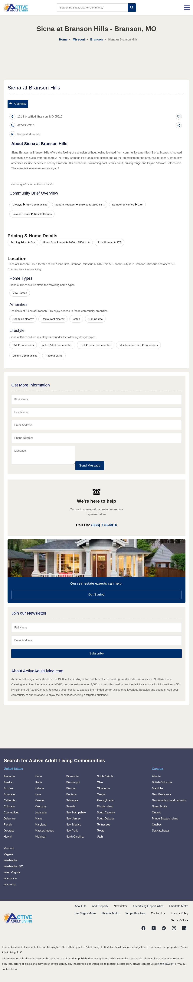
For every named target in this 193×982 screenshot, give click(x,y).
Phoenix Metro (110, 913)
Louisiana (41, 812)
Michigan (40, 836)
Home (63, 39)
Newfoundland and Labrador (169, 800)
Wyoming (9, 884)
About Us (80, 906)
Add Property (100, 906)
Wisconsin (10, 878)
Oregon (101, 794)
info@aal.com (165, 963)
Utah (100, 836)
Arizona (8, 788)
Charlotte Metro (178, 906)
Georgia (9, 830)
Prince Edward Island (165, 818)
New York (72, 830)
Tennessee (103, 824)
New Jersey (73, 818)
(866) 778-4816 (104, 525)
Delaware (9, 818)
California (9, 800)
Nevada (70, 806)
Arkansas (10, 794)
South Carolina (106, 812)
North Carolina (74, 836)
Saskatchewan (161, 830)
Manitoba (157, 788)
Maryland (40, 824)
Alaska (8, 782)
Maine (38, 818)
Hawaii (8, 836)
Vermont (9, 848)
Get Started (96, 594)
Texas (100, 830)
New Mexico (73, 824)
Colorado (9, 806)
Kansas (39, 800)
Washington (11, 860)
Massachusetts (44, 830)
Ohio (100, 782)
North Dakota (105, 776)
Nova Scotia (159, 806)
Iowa (38, 794)
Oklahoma (103, 788)
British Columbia (162, 782)
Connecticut (11, 812)
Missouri (71, 788)
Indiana (39, 788)
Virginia (8, 854)
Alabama (9, 776)
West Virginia (12, 872)
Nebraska (72, 800)
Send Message (89, 465)
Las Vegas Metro (85, 913)
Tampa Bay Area (135, 913)
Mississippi (73, 782)
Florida (8, 824)
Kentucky (41, 806)
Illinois (38, 782)
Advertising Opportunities (148, 906)
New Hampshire (76, 812)
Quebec (157, 824)
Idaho (38, 776)
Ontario (156, 812)
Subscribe (96, 653)
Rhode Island (105, 806)
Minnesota (72, 776)
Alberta (156, 776)
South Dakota (105, 818)
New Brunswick (161, 794)
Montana (71, 794)
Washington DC (13, 866)
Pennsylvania (105, 800)
